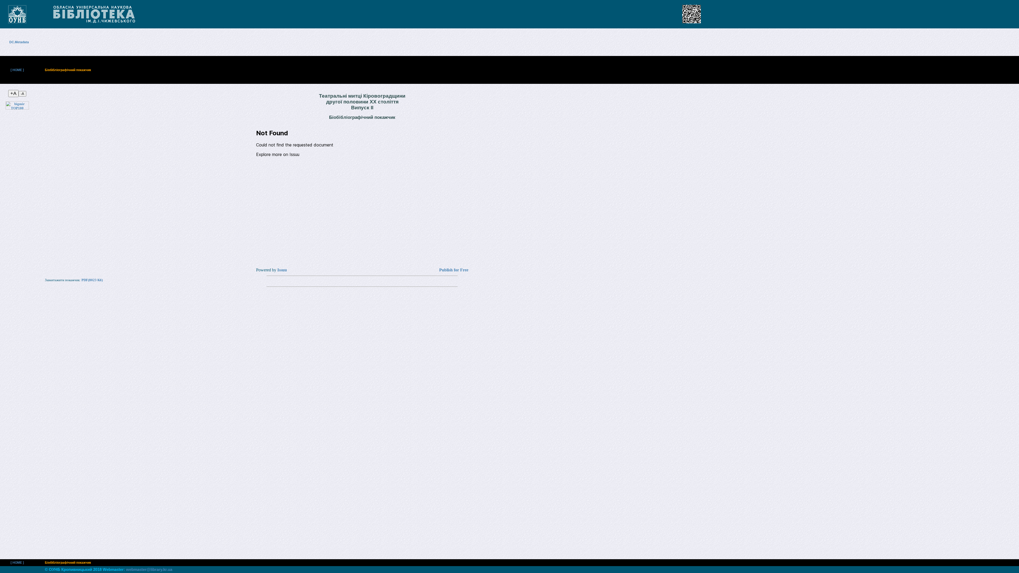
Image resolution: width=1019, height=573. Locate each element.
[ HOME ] (17, 70)
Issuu (282, 270)
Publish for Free (453, 270)
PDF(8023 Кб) (92, 280)
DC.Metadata (21, 42)
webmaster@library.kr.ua (149, 569)
